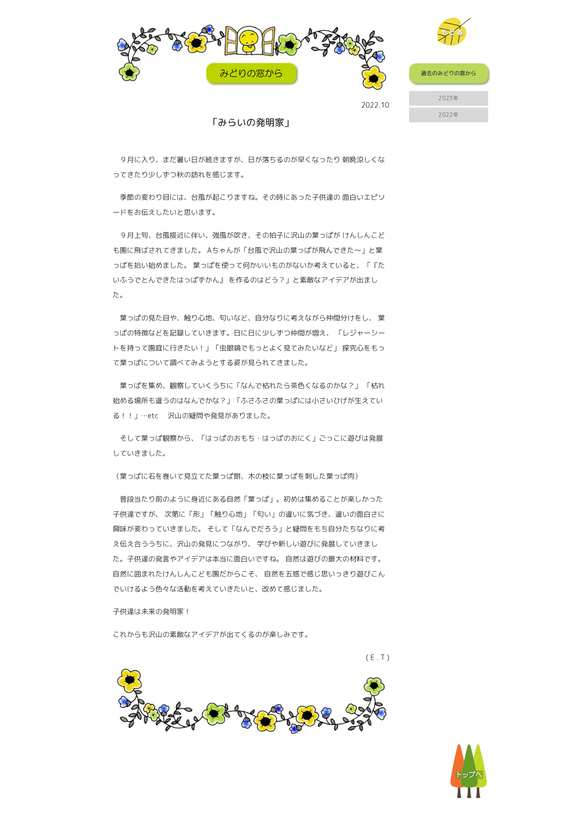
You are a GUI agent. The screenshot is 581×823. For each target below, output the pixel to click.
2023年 (448, 98)
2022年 (448, 114)
